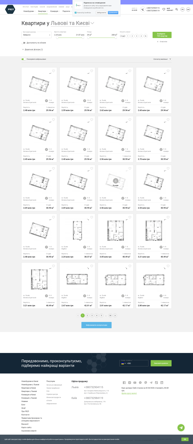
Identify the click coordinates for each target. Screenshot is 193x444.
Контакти (25, 415)
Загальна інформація (54, 385)
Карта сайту (26, 427)
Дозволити (113, 12)
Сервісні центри (52, 394)
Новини (24, 401)
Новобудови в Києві (29, 381)
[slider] (57, 37)
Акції (23, 408)
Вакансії (24, 424)
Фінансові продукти (53, 397)
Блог (23, 405)
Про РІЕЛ (25, 411)
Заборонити (101, 12)
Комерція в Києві (28, 395)
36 (110, 315)
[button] (71, 23)
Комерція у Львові (29, 398)
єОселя (49, 400)
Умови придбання (53, 388)
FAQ (47, 391)
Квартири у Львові (29, 391)
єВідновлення (51, 404)
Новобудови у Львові (30, 385)
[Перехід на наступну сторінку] (115, 315)
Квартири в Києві (28, 388)
